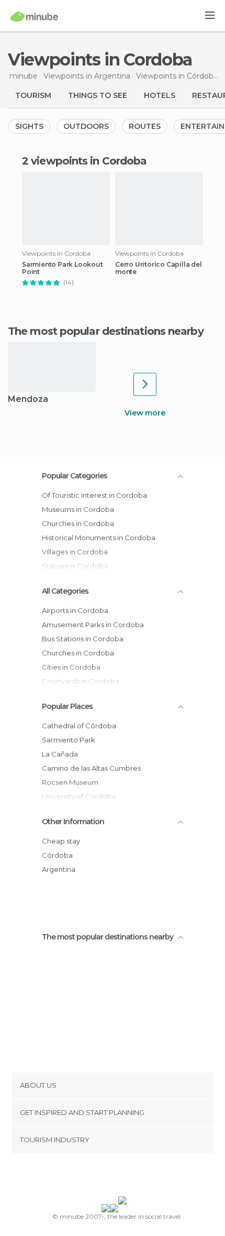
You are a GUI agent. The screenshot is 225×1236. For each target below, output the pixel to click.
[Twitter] (110, 1177)
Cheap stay (61, 841)
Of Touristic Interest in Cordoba (94, 495)
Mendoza (28, 399)
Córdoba (57, 855)
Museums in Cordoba (78, 509)
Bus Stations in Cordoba (82, 639)
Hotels (159, 95)
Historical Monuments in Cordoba (98, 537)
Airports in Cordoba (75, 610)
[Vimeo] (123, 1177)
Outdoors (86, 126)
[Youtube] (137, 1177)
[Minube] (34, 16)
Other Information (73, 821)
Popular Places (67, 706)
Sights (29, 126)
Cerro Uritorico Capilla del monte (158, 268)
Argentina (58, 869)
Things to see (97, 95)
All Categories (65, 591)
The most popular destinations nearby (106, 331)
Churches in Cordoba (78, 523)
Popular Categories (74, 475)
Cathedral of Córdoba (79, 725)
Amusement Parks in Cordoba (93, 624)
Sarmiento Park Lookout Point (62, 268)
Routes (145, 126)
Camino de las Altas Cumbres (91, 768)
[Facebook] (96, 1177)
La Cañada (60, 754)
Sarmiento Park (68, 740)
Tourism (33, 95)
